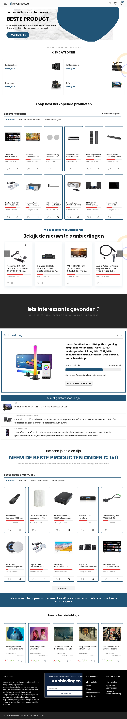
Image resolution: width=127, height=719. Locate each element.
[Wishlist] (115, 3)
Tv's (15, 403)
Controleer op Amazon (82, 378)
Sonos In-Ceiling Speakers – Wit (52, 155)
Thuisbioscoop (11, 653)
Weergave (10, 68)
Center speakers (20, 428)
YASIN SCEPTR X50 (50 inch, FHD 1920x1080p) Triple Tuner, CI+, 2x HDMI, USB (46, 270)
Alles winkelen (92, 682)
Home (88, 685)
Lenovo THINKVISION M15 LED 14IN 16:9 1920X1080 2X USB (40, 406)
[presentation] (7, 253)
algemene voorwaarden (111, 686)
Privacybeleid (111, 682)
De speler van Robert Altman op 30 (88, 647)
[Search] (110, 3)
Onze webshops (93, 692)
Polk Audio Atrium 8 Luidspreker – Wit (38, 517)
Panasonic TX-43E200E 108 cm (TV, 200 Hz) (113, 205)
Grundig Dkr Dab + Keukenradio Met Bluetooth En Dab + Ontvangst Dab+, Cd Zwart (17, 270)
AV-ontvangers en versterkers (26, 416)
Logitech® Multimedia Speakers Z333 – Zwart (88, 566)
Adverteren (91, 696)
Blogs (88, 689)
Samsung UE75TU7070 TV (61, 565)
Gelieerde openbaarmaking (113, 692)
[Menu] (6, 3)
